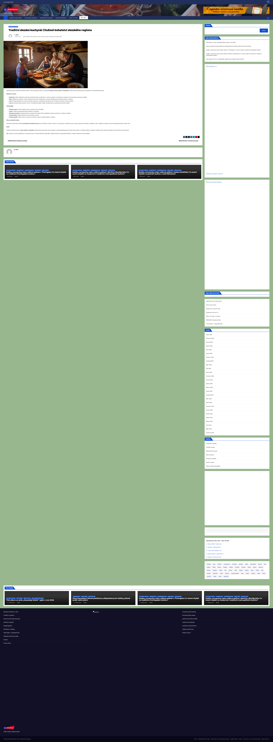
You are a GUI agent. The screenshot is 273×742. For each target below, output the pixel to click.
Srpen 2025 (209, 372)
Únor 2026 (209, 349)
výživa (215, 576)
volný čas (209, 576)
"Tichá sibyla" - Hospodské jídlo (214, 323)
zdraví (220, 576)
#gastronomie (29, 36)
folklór (246, 564)
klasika (219, 567)
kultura (249, 567)
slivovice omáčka (235, 573)
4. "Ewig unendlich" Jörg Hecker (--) (215, 553)
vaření (263, 573)
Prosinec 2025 (210, 357)
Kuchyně (218, 316)
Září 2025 (208, 368)
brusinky (219, 564)
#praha (47, 36)
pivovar (230, 570)
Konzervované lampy (9, 618)
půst (262, 570)
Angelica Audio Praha (188, 629)
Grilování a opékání (9, 622)
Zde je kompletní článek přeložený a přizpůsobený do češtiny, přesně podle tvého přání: (228, 46)
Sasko (221, 573)
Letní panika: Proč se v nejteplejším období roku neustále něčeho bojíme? (225, 59)
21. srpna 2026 (11, 602)
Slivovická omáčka (31, 18)
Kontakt (5, 639)
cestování (234, 564)
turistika (253, 573)
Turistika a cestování (9, 615)
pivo (225, 570)
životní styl (226, 576)
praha (252, 570)
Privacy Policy (7, 643)
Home (195, 739)
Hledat (208, 25)
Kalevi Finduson (61, 18)
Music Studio (73, 18)
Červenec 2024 (210, 406)
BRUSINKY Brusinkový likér (213, 320)
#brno (24, 36)
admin (17, 34)
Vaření (207, 316)
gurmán (259, 564)
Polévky (241, 570)
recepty (208, 573)
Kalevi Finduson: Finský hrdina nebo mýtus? (220, 739)
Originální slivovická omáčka (11, 636)
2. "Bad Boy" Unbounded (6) (213, 547)
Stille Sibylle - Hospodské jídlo (11, 632)
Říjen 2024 (209, 398)
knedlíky (225, 567)
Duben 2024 (209, 417)
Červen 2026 (209, 342)
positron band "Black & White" (190, 618)
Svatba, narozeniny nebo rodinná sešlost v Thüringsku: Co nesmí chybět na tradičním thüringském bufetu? (36, 173)
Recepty (212, 316)
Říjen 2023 (209, 429)
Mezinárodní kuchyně (13, 26)
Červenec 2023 (210, 432)
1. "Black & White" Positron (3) (213, 544)
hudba (214, 567)
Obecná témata (38, 170)
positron (246, 570)
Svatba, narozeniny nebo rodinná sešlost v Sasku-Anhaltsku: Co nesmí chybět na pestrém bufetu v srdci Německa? (168, 173)
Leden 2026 (209, 353)
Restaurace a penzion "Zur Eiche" (214, 173)
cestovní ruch (227, 564)
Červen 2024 (209, 410)
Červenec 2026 (210, 338)
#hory (39, 36)
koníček (231, 567)
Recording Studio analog (188, 615)
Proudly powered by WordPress (10, 739)
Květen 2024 (209, 413)
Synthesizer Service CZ (212, 312)
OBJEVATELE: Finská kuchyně (189, 141)
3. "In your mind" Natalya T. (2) (213, 550)
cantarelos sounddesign (188, 622)
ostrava (208, 570)
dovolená (241, 564)
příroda (257, 570)
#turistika (57, 36)
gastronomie (253, 564)
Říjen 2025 (209, 364)
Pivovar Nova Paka (211, 305)
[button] (265, 18)
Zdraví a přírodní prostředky (213, 466)
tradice (247, 573)
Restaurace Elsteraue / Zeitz (11, 611)
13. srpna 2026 (77, 602)
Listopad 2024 (209, 395)
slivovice (227, 573)
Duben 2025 (209, 383)
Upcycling (17, 618)
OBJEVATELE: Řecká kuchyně (17, 141)
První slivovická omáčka (255, 739)
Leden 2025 (209, 391)
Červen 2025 (209, 380)
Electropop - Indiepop (9, 629)
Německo (261, 567)
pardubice (215, 570)
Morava (254, 567)
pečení (220, 570)
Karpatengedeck (8, 625)
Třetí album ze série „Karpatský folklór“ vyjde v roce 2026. (221, 42)
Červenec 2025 (210, 376)
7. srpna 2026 (210, 602)
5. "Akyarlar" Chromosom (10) (213, 557)
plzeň (236, 570)
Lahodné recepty (20, 170)
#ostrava (43, 36)
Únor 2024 (209, 425)
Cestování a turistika (11, 170)
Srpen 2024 (209, 402)
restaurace (215, 573)
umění (258, 573)
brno (214, 564)
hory (265, 564)
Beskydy (209, 564)
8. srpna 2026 (143, 602)
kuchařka (237, 567)
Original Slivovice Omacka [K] (214, 301)
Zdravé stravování (15, 18)
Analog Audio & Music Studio (204, 739)
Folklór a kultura (186, 632)
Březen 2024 (209, 421)
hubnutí (208, 567)
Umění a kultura (45, 170)
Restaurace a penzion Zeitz (213, 308)
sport (242, 573)
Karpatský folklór (46, 18)
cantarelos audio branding (189, 611)
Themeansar (28, 739)
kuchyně (243, 567)
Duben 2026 (209, 346)
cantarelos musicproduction (189, 625)
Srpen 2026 (209, 334)
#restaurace (52, 36)
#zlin (61, 36)
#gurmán (35, 36)
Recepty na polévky (211, 458)
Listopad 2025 (209, 361)
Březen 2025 (209, 387)
